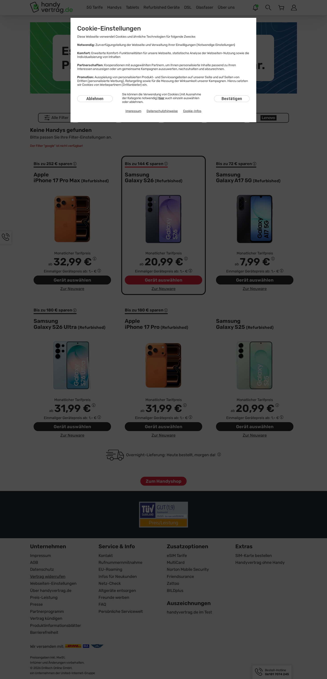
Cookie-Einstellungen (109, 28)
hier (161, 98)
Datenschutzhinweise (162, 111)
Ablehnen (94, 98)
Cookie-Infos (192, 111)
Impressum (133, 111)
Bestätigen (232, 98)
